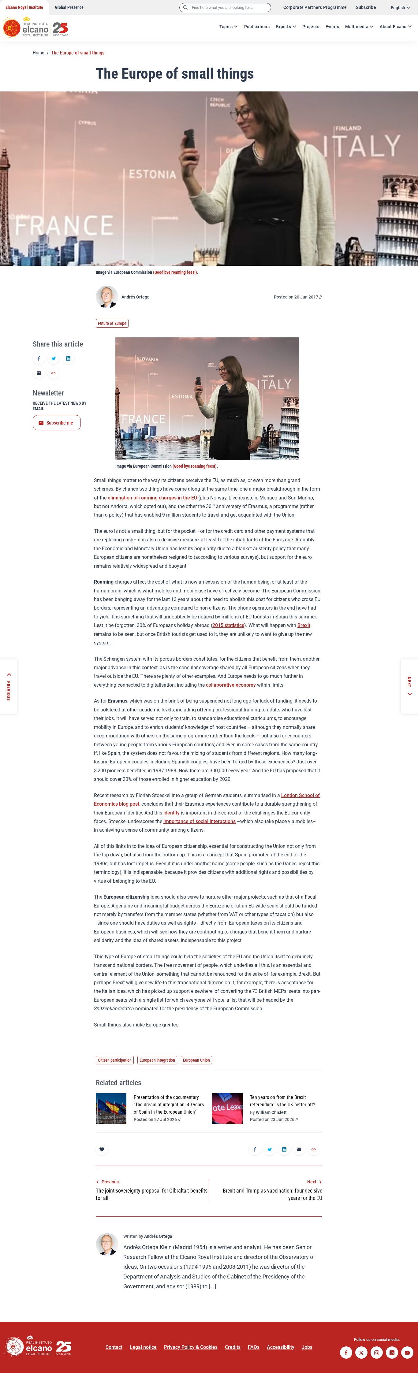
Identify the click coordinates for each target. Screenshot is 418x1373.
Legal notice (143, 1347)
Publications (257, 26)
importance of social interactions (199, 821)
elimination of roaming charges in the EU (152, 498)
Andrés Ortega (135, 297)
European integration (157, 1060)
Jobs (307, 1347)
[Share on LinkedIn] (68, 358)
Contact (114, 1347)
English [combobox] (398, 7)
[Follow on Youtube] (407, 1353)
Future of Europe (112, 323)
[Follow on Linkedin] (392, 1353)
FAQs (253, 1347)
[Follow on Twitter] (361, 1353)
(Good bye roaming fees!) (175, 272)
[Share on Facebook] (39, 358)
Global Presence (69, 7)
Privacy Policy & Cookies (191, 1347)
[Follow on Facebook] (346, 1353)
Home (38, 53)
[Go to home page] (41, 24)
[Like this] (102, 1149)
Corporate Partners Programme (315, 7)
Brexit (303, 625)
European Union (196, 1060)
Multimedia (356, 26)
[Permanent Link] (53, 373)
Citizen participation (115, 1060)
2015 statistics (228, 625)
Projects (310, 26)
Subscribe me (60, 423)
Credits (233, 1347)
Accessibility (280, 1347)
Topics (226, 26)
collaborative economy (231, 685)
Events (332, 26)
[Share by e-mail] (39, 373)
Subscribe (366, 7)
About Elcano (393, 26)
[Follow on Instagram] (377, 1353)
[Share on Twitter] (53, 358)
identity (171, 813)
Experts (283, 26)
